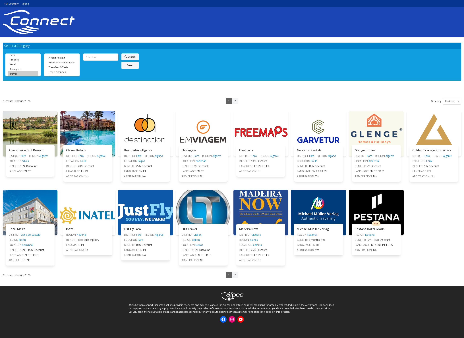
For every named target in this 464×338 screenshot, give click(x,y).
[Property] (23, 59)
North (22, 239)
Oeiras (199, 245)
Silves (25, 161)
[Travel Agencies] (62, 72)
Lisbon (198, 234)
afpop (25, 3)
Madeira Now (248, 229)
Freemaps (246, 150)
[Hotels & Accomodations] (62, 62)
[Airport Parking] (62, 57)
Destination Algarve (138, 150)
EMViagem (189, 150)
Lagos (141, 161)
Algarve (43, 156)
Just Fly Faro (132, 229)
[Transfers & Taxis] (62, 67)
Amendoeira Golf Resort (26, 150)
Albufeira (373, 161)
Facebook (131, 328)
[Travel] (23, 73)
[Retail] (23, 64)
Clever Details (76, 150)
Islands (254, 239)
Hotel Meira (17, 229)
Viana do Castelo (30, 234)
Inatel (70, 229)
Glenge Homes (365, 150)
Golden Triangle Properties (431, 150)
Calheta (257, 245)
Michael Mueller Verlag (313, 229)
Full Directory (12, 3)
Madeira (256, 234)
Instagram (137, 328)
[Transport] (23, 69)
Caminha (27, 245)
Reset (130, 65)
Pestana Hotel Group (370, 229)
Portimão (200, 161)
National (81, 234)
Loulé (83, 161)
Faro (23, 156)
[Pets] (23, 55)
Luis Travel (189, 229)
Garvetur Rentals (309, 150)
